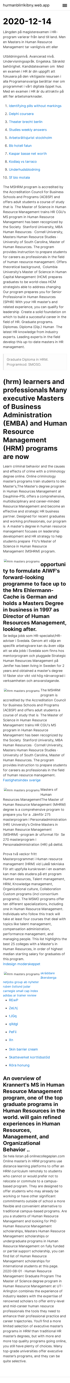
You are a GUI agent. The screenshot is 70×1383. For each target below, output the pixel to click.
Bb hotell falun (20, 146)
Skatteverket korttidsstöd (29, 1057)
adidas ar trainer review (19, 995)
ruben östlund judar (16, 986)
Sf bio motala (19, 177)
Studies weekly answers (28, 130)
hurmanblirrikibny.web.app (26, 5)
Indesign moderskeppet (21, 964)
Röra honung (19, 1065)
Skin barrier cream (23, 1049)
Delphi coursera (21, 114)
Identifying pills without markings (35, 106)
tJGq (13, 1016)
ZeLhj (13, 1008)
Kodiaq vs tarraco (23, 161)
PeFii (12, 1032)
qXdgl (13, 1024)
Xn (11, 1040)
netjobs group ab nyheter (21, 982)
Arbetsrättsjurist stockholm (30, 138)
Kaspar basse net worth (28, 154)
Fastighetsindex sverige (22, 780)
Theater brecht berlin (26, 122)
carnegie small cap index (20, 991)
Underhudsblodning (24, 169)
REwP (13, 1000)
